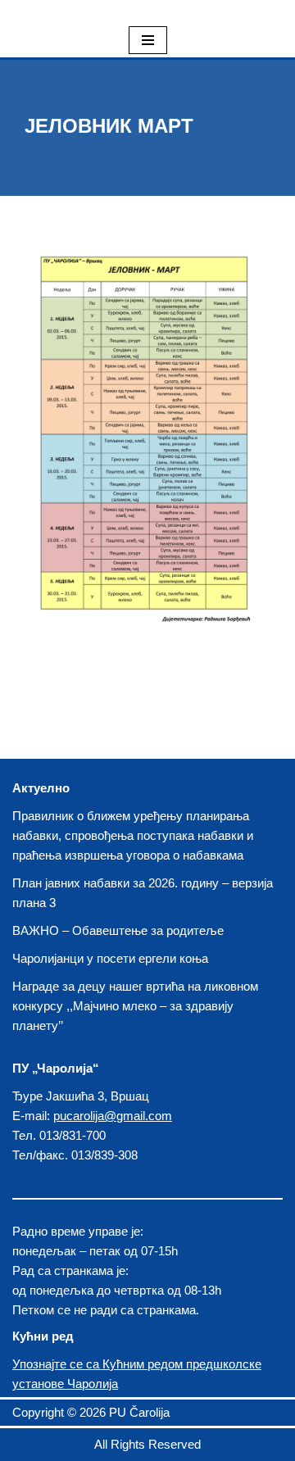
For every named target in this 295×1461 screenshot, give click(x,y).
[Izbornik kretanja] (148, 40)
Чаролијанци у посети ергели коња (110, 958)
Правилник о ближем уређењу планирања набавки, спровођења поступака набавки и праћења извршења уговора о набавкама (132, 835)
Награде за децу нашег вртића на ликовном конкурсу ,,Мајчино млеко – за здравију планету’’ (135, 1005)
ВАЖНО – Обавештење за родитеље (118, 930)
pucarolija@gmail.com (112, 1116)
